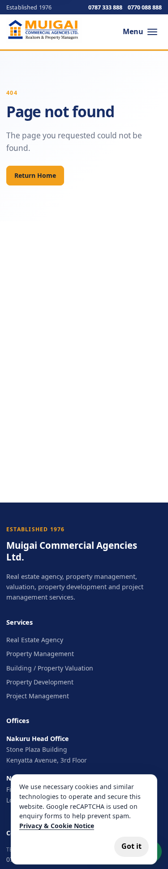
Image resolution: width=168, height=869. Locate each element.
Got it (131, 846)
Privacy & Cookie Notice (56, 825)
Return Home (35, 175)
